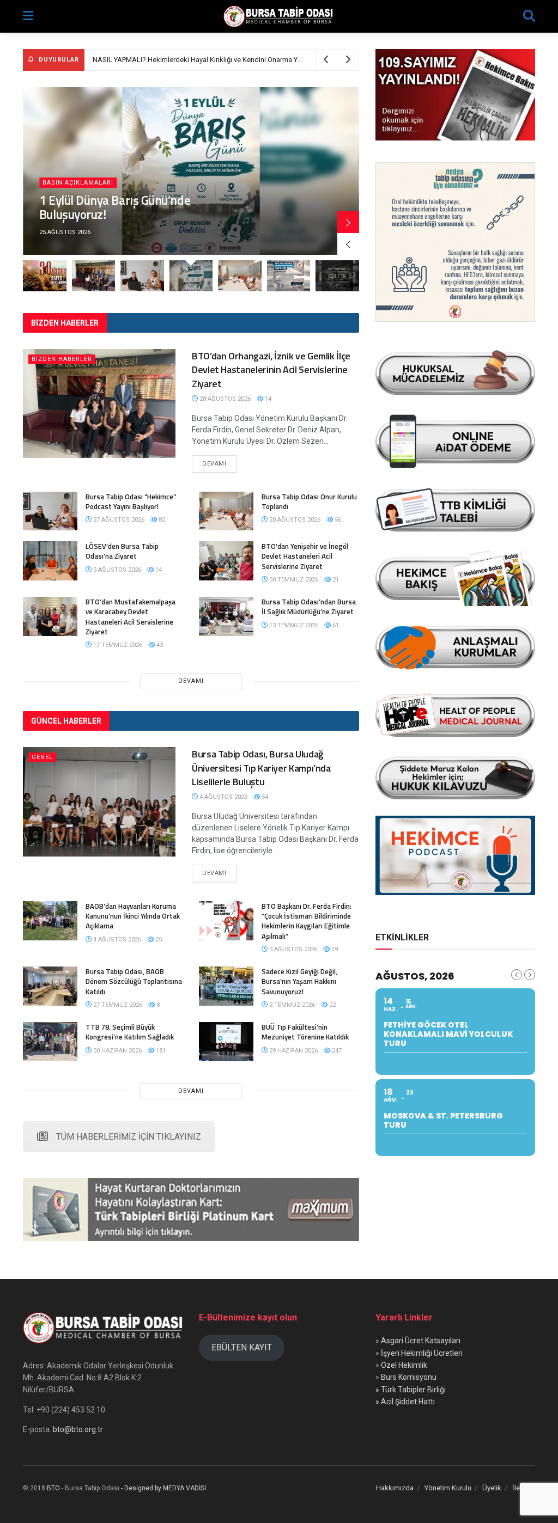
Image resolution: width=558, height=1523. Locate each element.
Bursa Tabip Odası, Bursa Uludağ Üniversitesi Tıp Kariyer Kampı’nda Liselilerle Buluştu (261, 767)
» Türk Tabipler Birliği (410, 1389)
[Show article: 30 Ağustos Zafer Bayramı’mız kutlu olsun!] (44, 275)
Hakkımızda (395, 1488)
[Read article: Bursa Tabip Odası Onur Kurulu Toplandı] (226, 511)
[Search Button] (529, 16)
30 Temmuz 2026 (293, 579)
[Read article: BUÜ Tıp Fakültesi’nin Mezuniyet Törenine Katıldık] (226, 1041)
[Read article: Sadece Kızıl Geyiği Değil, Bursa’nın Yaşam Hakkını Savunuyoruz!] (226, 986)
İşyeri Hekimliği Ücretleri (422, 1353)
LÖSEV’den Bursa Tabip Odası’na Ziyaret (122, 551)
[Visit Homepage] (278, 16)
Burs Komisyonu (408, 1377)
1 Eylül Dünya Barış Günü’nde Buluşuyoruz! (114, 207)
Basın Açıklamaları (78, 182)
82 (161, 519)
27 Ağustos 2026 (118, 519)
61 (335, 625)
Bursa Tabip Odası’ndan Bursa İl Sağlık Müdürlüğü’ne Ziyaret (309, 606)
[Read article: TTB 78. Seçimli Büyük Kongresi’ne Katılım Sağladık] (50, 1041)
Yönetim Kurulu (447, 1488)
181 (160, 1050)
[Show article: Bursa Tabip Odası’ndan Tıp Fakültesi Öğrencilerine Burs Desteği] (289, 275)
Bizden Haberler (62, 359)
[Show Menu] (28, 16)
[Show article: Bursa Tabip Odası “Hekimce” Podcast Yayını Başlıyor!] (142, 275)
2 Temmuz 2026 (291, 1004)
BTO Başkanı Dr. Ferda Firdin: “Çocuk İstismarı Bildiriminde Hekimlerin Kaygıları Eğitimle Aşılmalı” (306, 921)
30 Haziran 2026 (117, 1050)
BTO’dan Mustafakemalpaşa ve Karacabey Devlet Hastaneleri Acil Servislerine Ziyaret (130, 616)
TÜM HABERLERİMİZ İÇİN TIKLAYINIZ (128, 1136)
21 (335, 579)
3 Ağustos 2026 (116, 569)
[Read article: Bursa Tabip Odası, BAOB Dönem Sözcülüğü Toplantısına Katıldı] (50, 986)
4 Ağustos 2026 (222, 796)
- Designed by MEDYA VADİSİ (163, 1488)
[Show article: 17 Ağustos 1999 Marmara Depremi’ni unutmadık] (337, 275)
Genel (42, 757)
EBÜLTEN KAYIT (241, 1347)
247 (336, 1050)
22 (331, 1004)
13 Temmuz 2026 (293, 625)
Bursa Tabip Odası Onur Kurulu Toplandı (309, 501)
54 (264, 796)
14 (267, 398)
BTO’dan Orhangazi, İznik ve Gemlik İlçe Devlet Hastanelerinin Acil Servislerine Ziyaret (271, 369)
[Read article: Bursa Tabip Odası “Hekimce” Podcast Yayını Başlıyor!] (50, 511)
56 (337, 519)
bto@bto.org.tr (78, 1429)
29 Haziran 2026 (293, 1050)
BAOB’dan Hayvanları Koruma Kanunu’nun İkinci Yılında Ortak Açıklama (133, 916)
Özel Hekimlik (404, 1365)
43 (159, 645)
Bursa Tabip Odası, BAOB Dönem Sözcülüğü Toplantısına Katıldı (134, 981)
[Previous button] (348, 244)
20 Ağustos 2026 (294, 519)
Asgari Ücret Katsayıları (420, 1340)
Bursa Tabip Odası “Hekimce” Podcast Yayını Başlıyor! (131, 501)
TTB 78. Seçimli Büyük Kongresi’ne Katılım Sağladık (130, 1032)
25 (158, 939)
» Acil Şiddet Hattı (405, 1401)
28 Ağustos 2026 (224, 398)
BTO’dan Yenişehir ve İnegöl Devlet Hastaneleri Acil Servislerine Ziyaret (305, 556)
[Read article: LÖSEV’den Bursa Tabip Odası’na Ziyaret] (50, 560)
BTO (53, 1488)
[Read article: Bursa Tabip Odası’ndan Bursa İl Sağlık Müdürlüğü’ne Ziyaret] (226, 616)
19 (334, 949)
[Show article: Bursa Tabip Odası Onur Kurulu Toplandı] (240, 275)
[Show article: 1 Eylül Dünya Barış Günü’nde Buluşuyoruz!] (191, 275)
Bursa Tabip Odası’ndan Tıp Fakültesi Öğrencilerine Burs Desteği (193, 60)
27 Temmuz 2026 (117, 1004)
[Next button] (348, 222)
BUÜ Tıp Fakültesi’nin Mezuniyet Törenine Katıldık (305, 1032)
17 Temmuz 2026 (117, 645)
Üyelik (491, 1488)
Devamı (219, 463)
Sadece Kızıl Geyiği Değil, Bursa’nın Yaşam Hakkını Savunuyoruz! (299, 981)
